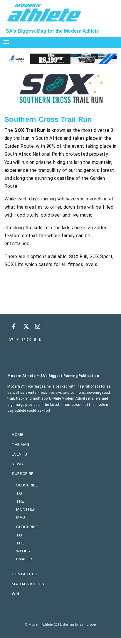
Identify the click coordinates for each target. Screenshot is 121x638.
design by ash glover (79, 625)
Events (19, 454)
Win (15, 593)
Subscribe (22, 473)
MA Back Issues (28, 583)
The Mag (20, 444)
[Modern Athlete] (44, 12)
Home (17, 434)
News (17, 463)
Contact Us (24, 573)
